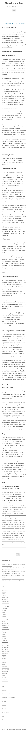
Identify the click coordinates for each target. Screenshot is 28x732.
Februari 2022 (5, 681)
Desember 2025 (5, 601)
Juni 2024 (4, 634)
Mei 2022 (4, 675)
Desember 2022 (5, 668)
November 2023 (5, 647)
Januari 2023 (4, 666)
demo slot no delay (6, 517)
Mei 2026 (4, 593)
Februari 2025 (5, 619)
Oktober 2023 (5, 649)
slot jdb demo (12, 533)
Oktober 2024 (5, 627)
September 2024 (5, 629)
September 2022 (5, 673)
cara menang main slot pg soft (16, 507)
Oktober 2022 (5, 671)
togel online (4, 690)
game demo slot (15, 520)
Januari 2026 (4, 599)
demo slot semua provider (17, 518)
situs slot (4, 705)
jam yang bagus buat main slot (12, 522)
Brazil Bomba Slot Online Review (13, 23)
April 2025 (4, 616)
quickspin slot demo (9, 528)
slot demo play (5, 533)
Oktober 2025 (5, 605)
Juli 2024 (4, 632)
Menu (14, 10)
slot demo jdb (14, 531)
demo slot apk (12, 513)
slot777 (3, 716)
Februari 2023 (5, 664)
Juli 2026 (4, 592)
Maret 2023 (4, 662)
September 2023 (5, 651)
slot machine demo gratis (11, 535)
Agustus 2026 (5, 590)
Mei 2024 (4, 636)
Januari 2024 (4, 644)
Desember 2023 (5, 645)
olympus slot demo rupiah (10, 524)
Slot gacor (4, 720)
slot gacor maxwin (6, 694)
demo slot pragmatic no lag (17, 517)
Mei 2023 (4, 658)
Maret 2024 (4, 640)
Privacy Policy (5, 729)
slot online (4, 708)
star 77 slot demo (11, 541)
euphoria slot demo (6, 520)
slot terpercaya (5, 712)
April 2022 (4, 677)
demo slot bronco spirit (20, 515)
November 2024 (5, 625)
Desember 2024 (5, 623)
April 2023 (4, 660)
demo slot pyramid (6, 518)
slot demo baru (15, 530)
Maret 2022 (4, 679)
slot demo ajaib (8, 530)
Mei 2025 (4, 614)
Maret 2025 (4, 618)
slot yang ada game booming (12, 539)
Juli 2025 (4, 610)
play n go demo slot (16, 526)
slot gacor (4, 701)
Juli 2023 (4, 655)
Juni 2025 (4, 612)
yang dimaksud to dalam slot (11, 542)
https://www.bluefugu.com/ (8, 697)
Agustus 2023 (5, 653)
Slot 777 (11, 505)
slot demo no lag (21, 531)
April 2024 (4, 638)
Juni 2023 (4, 657)
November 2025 (5, 603)
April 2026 (4, 595)
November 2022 (5, 670)
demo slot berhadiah (10, 515)
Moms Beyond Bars (14, 3)
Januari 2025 (4, 621)
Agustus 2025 (5, 608)
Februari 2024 (5, 642)
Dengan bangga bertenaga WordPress (17, 729)
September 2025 (5, 606)
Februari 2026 (5, 597)
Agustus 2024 (5, 631)
